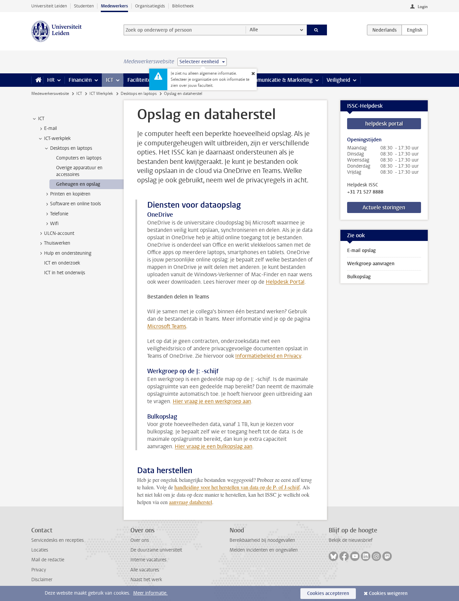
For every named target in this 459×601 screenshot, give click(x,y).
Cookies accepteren (328, 593)
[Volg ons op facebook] (344, 556)
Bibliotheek (183, 6)
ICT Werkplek (101, 93)
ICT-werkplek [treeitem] (57, 138)
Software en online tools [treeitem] (75, 204)
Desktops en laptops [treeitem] (71, 148)
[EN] (415, 30)
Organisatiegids (150, 6)
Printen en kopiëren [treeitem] (70, 194)
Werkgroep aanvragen (370, 263)
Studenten (84, 6)
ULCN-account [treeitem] (59, 233)
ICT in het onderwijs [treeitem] (64, 273)
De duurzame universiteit (156, 550)
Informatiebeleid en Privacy (268, 355)
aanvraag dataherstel (190, 501)
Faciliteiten (140, 79)
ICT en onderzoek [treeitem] (62, 263)
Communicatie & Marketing (279, 79)
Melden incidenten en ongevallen (264, 550)
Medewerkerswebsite (50, 93)
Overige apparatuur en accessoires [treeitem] (79, 171)
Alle (254, 30)
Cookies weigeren (388, 593)
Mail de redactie (47, 560)
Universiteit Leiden (49, 6)
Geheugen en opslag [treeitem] (78, 184)
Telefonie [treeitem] (59, 214)
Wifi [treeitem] (54, 223)
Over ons (139, 540)
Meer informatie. (150, 593)
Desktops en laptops (139, 93)
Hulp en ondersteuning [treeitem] (67, 253)
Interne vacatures (148, 560)
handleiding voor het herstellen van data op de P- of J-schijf (237, 487)
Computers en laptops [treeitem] (78, 158)
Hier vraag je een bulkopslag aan (213, 446)
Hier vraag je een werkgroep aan (212, 401)
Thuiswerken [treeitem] (57, 243)
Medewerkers (114, 6)
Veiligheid (338, 79)
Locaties (39, 550)
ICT (109, 79)
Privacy (38, 570)
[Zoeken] (317, 30)
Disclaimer (41, 579)
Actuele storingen (384, 207)
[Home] (37, 80)
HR (50, 79)
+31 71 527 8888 (365, 192)
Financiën (80, 79)
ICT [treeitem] (41, 118)
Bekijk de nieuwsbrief (351, 540)
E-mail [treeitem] (50, 128)
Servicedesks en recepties (57, 540)
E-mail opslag (361, 250)
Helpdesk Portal (285, 281)
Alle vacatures (144, 570)
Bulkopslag (359, 277)
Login (423, 6)
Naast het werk (146, 579)
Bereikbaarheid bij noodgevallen (262, 540)
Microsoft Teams (166, 326)
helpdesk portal (384, 123)
